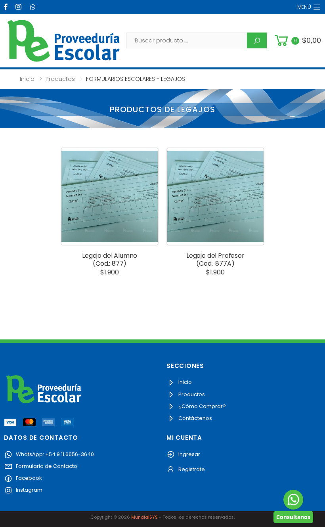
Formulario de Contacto (46, 466)
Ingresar (188, 454)
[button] (297, 40)
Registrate (191, 469)
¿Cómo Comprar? (201, 406)
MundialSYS (144, 517)
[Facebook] (7, 7)
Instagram (28, 490)
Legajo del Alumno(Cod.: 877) (109, 259)
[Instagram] (19, 7)
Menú (304, 7)
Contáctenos (194, 418)
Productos (60, 79)
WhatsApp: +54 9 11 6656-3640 (54, 454)
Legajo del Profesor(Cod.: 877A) (215, 259)
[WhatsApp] (33, 7)
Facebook (28, 478)
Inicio (27, 79)
